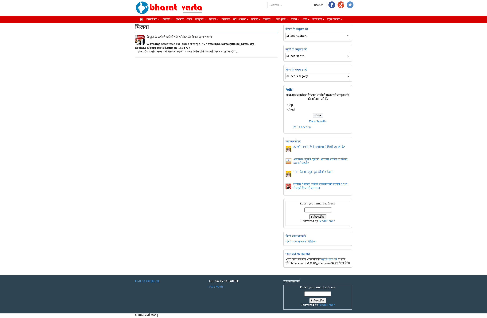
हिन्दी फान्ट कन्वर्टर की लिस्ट (301, 241)
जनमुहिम (199, 19)
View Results (318, 121)
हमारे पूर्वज (281, 19)
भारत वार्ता (317, 19)
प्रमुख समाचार (333, 19)
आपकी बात (152, 19)
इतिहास (267, 19)
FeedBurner (326, 221)
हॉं (291, 105)
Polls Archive (302, 127)
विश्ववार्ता (226, 19)
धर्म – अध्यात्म (239, 19)
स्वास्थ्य (294, 19)
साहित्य (254, 19)
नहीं (292, 109)
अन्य (305, 19)
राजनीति (167, 19)
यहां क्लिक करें (329, 259)
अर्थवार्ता (180, 19)
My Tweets (216, 286)
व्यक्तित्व (213, 19)
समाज (189, 19)
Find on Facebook (147, 281)
